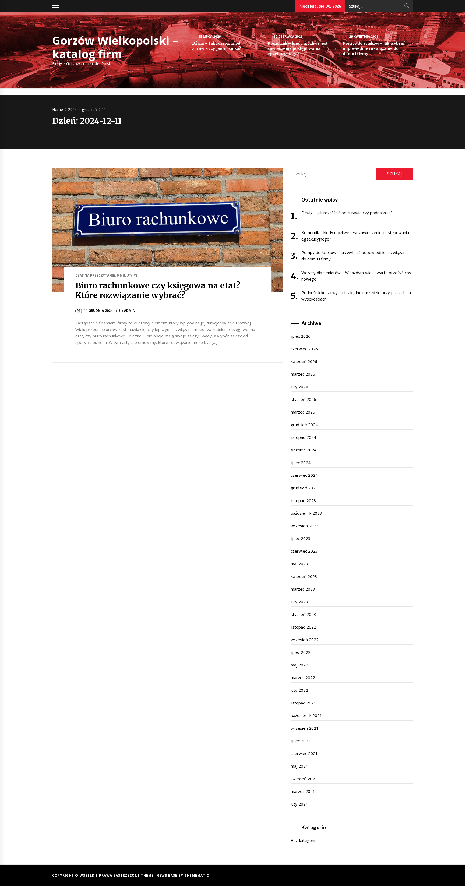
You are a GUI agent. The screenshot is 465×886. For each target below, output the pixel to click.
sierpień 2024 (303, 450)
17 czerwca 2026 (288, 36)
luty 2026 (299, 386)
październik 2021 (306, 715)
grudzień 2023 (304, 487)
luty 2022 (299, 690)
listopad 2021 (303, 702)
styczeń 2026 (303, 399)
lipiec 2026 (301, 336)
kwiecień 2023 (304, 576)
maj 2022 (299, 665)
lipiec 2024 (301, 462)
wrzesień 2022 (305, 639)
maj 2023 (299, 563)
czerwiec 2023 (304, 551)
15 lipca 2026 (209, 36)
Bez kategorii (303, 840)
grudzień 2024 (304, 424)
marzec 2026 (303, 374)
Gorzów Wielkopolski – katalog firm (115, 47)
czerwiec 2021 (304, 753)
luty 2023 (299, 601)
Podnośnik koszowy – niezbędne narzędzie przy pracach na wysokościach (356, 296)
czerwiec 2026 (304, 348)
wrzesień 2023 (305, 525)
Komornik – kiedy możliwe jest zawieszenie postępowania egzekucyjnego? (297, 48)
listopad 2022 (303, 627)
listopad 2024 (303, 437)
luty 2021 (299, 804)
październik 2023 (306, 513)
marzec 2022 (303, 677)
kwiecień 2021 (304, 778)
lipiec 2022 (301, 652)
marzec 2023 (303, 589)
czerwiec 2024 (304, 475)
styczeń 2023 (303, 614)
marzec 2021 (303, 791)
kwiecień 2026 (304, 361)
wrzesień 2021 (305, 728)
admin (129, 310)
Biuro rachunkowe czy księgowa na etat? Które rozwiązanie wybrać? (158, 290)
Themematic (197, 875)
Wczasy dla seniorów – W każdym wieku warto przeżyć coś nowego (356, 276)
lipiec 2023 (301, 538)
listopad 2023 (303, 500)
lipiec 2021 (301, 740)
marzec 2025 (303, 412)
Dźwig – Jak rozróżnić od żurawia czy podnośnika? (216, 46)
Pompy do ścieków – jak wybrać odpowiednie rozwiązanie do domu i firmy (374, 48)
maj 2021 (299, 766)
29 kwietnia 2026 (364, 36)
